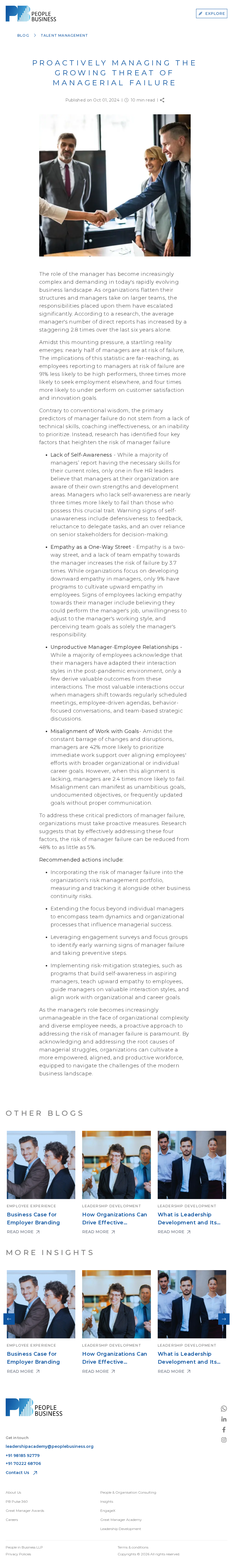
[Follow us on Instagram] (224, 1440)
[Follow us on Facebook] (224, 1429)
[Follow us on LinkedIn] (224, 1419)
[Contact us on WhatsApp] (223, 1408)
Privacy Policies (18, 1554)
